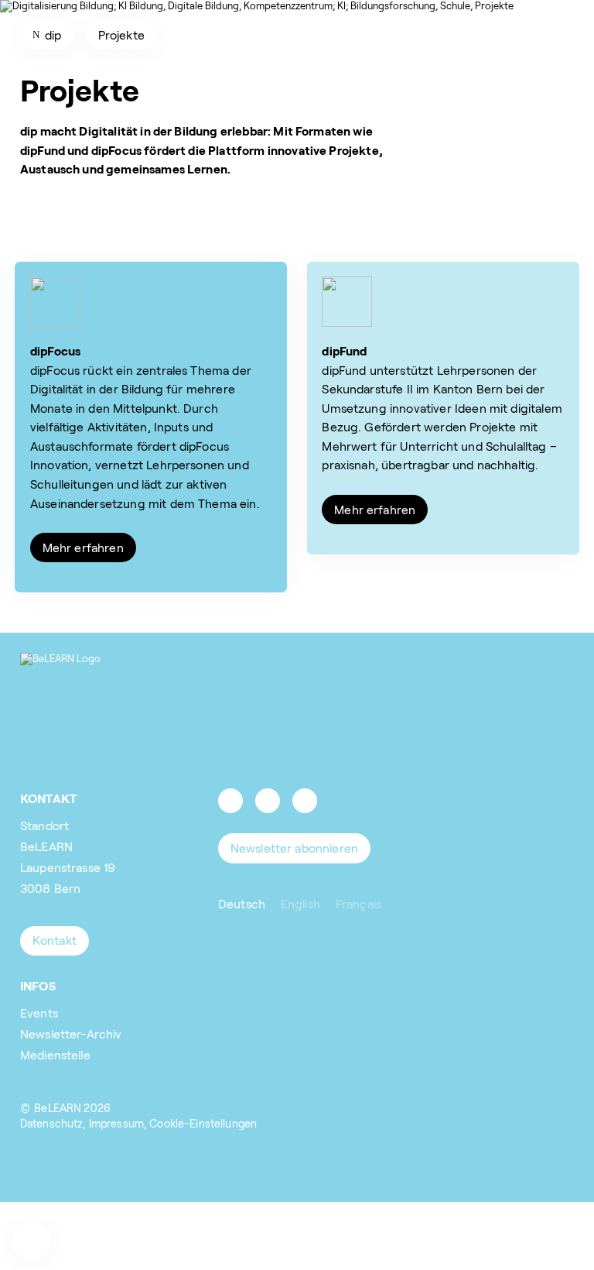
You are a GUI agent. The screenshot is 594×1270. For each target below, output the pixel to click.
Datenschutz (52, 1123)
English (300, 903)
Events (39, 1012)
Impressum (116, 1123)
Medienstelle (55, 1054)
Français (358, 903)
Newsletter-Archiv (71, 1033)
